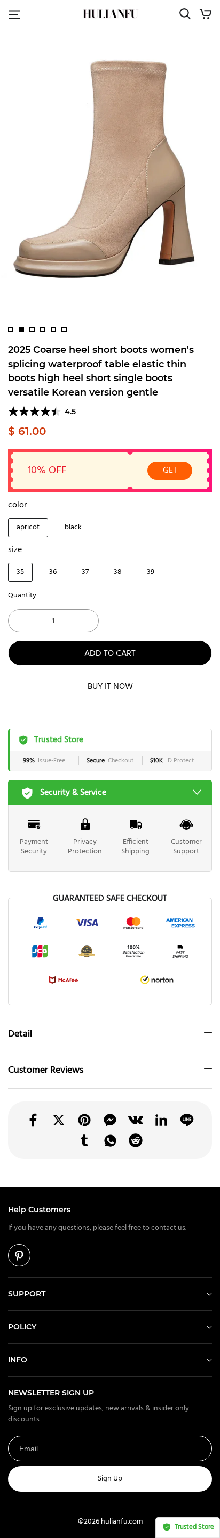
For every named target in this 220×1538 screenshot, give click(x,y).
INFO (17, 1359)
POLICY (22, 1326)
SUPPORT (26, 1293)
